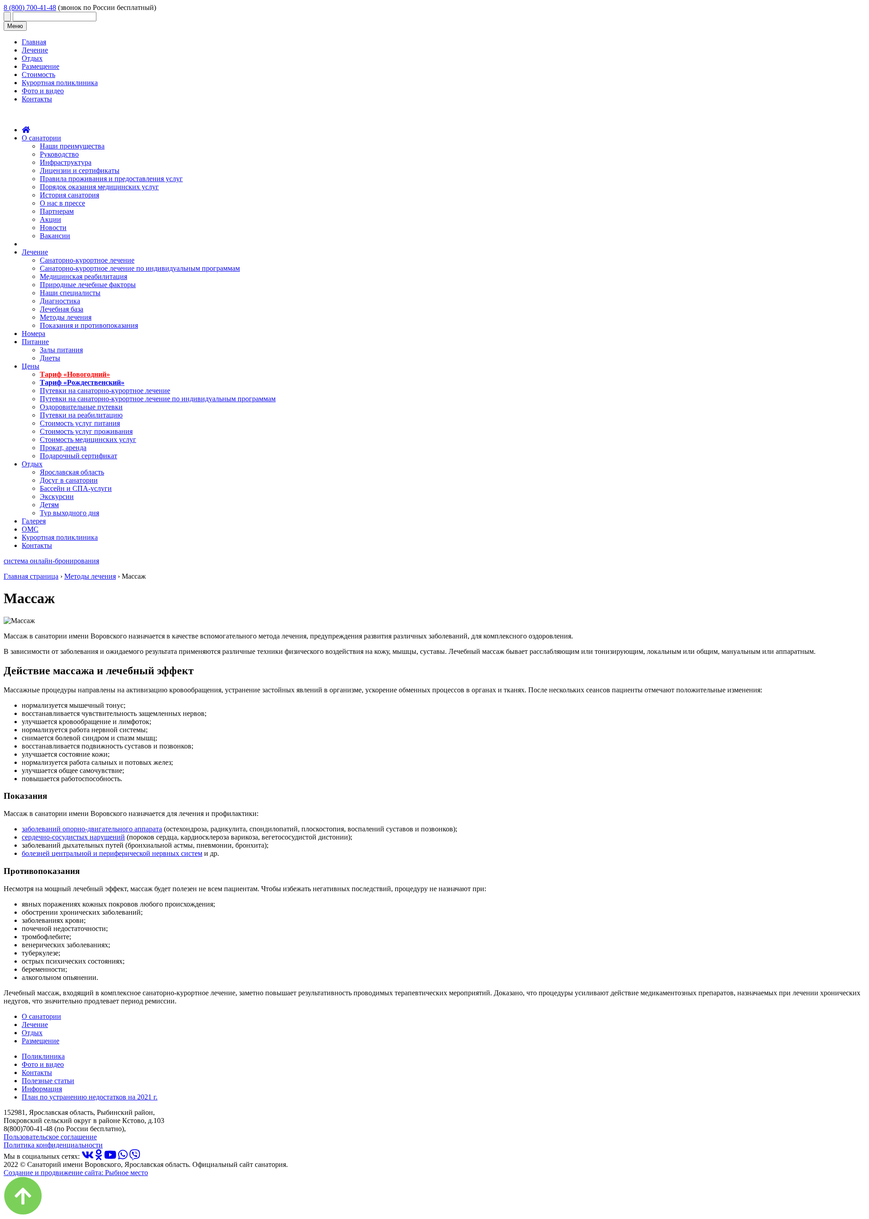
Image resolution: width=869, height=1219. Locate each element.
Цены (30, 366)
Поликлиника (43, 1056)
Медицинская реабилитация (83, 276)
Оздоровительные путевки (81, 407)
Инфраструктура (65, 162)
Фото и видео (43, 91)
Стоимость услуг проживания (86, 431)
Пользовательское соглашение (50, 1137)
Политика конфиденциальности (53, 1145)
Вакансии (55, 236)
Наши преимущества (72, 146)
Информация (42, 1089)
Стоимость (38, 74)
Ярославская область (72, 472)
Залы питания (61, 350)
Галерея (34, 521)
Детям (49, 505)
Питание (35, 342)
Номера (33, 333)
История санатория (69, 195)
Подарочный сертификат (78, 456)
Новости (53, 227)
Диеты (50, 358)
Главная (34, 42)
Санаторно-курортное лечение (87, 260)
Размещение (40, 66)
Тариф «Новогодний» (75, 374)
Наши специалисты (70, 293)
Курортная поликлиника (60, 82)
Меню (15, 26)
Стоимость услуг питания (80, 423)
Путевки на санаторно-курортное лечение (105, 390)
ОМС (30, 529)
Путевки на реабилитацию (81, 415)
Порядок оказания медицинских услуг (99, 187)
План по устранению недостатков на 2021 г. (90, 1097)
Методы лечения (65, 317)
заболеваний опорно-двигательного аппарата (92, 829)
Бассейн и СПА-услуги (76, 488)
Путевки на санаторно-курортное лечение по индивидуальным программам (158, 399)
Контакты (37, 99)
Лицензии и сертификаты (79, 170)
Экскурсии (57, 496)
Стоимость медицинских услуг (88, 439)
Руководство (59, 154)
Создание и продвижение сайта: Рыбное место (76, 1172)
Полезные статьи (48, 1081)
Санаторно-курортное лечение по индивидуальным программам (140, 268)
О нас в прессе (62, 203)
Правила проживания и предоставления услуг (111, 178)
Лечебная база (61, 309)
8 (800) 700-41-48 (30, 7)
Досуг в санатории (69, 480)
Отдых (32, 58)
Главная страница (31, 576)
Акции (50, 219)
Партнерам (57, 211)
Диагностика (60, 301)
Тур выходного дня (69, 513)
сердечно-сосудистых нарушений (73, 837)
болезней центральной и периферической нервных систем (112, 853)
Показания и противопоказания (89, 325)
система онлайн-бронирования (51, 561)
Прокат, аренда (63, 447)
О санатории (41, 138)
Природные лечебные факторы (88, 284)
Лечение (35, 50)
